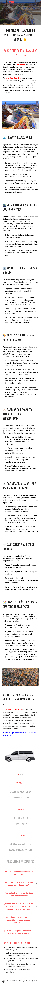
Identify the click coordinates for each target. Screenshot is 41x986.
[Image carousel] (20, 759)
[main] (20, 34)
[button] (2, 2)
